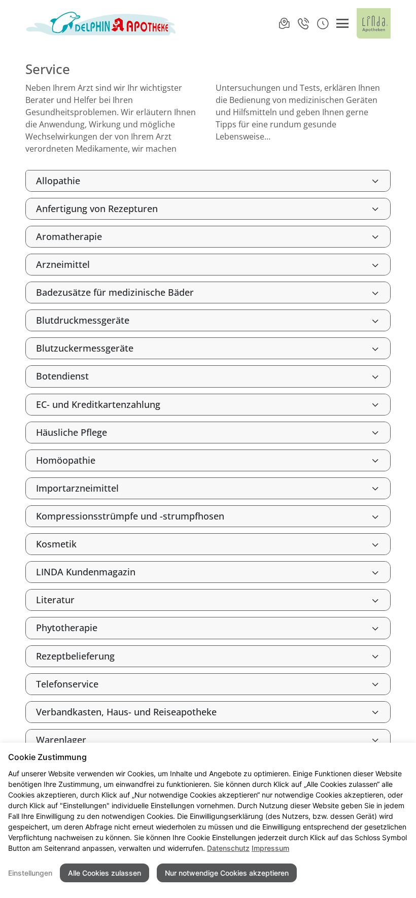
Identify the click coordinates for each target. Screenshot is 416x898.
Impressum (270, 848)
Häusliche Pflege (71, 432)
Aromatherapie (69, 236)
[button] (322, 23)
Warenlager (61, 740)
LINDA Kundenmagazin (85, 572)
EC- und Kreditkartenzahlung (98, 404)
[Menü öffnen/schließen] (342, 23)
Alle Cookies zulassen (104, 873)
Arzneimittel (63, 264)
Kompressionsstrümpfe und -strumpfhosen (130, 516)
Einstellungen (30, 873)
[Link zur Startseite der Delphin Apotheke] (101, 23)
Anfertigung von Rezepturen (97, 208)
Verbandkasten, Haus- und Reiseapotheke (126, 712)
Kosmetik (56, 544)
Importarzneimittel (77, 488)
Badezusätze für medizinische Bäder (115, 292)
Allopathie (58, 181)
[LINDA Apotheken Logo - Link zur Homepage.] (374, 23)
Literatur (55, 600)
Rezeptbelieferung (75, 656)
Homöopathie (65, 460)
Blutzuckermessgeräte (84, 348)
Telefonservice (67, 684)
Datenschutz (228, 848)
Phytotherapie (66, 627)
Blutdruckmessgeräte (82, 320)
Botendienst (62, 376)
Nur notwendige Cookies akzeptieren (227, 873)
